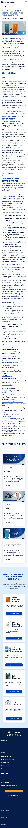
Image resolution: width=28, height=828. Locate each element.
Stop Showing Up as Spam (7, 776)
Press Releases (4, 752)
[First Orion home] (14, 732)
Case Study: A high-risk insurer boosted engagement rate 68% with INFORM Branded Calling (14, 403)
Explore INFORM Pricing (14, 791)
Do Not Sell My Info (5, 810)
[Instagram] (12, 735)
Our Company (4, 742)
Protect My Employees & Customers (9, 785)
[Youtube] (20, 735)
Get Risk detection (14, 718)
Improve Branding (5, 782)
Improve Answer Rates (6, 779)
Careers (3, 746)
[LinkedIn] (10, 735)
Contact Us (3, 749)
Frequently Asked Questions (7, 759)
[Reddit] (15, 735)
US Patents (3, 820)
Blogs (6, 6)
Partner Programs (5, 762)
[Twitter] (17, 735)
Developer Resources (6, 765)
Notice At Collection (5, 817)
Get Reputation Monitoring (14, 665)
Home (2, 6)
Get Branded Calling (14, 613)
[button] (26, 2)
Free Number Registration (14, 795)
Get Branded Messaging (14, 638)
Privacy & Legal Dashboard (6, 807)
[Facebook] (7, 735)
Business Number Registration (12, 196)
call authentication (15, 298)
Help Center (4, 768)
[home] (7, 2)
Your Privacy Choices (5, 814)
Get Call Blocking (14, 691)
